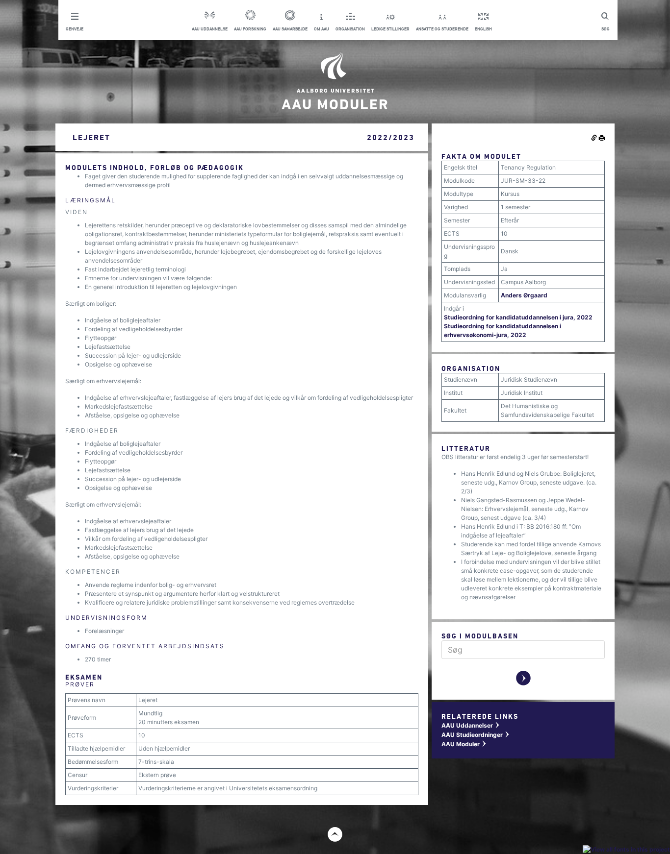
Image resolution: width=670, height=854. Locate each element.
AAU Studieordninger (475, 734)
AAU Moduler (464, 744)
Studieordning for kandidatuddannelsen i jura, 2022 (518, 317)
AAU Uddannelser (470, 725)
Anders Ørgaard (524, 295)
